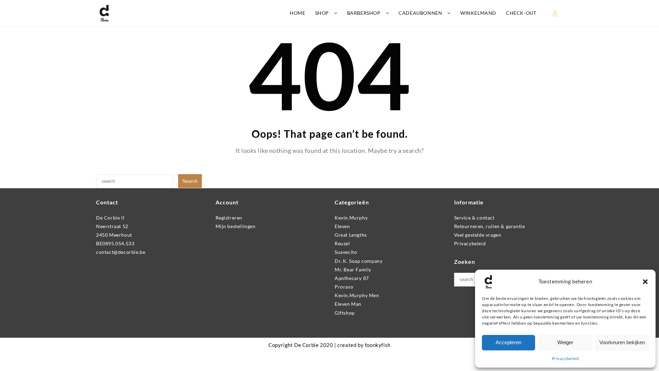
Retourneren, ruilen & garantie (489, 226)
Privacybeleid (565, 358)
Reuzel (342, 243)
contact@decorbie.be (120, 252)
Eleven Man (348, 304)
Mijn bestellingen (236, 226)
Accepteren (508, 342)
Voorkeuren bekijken (622, 342)
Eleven (342, 226)
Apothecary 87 (352, 278)
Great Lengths (351, 235)
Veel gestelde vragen (477, 235)
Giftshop (345, 313)
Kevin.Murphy (351, 218)
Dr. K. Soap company (358, 261)
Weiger (565, 342)
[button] (645, 281)
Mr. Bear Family (353, 269)
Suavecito (346, 252)
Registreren (229, 218)
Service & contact (474, 218)
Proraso (344, 287)
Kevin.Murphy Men (357, 295)
